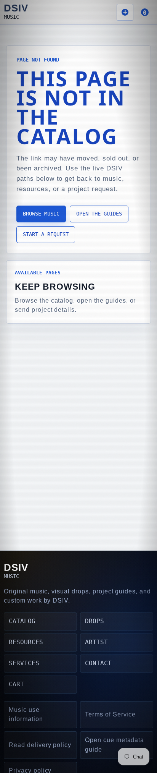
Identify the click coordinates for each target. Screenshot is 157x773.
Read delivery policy (40, 745)
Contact (98, 663)
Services (24, 663)
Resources (26, 642)
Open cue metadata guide (114, 745)
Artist (96, 642)
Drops (94, 621)
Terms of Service (110, 714)
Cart (16, 684)
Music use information (26, 715)
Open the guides (99, 214)
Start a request (46, 234)
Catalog (22, 621)
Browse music (41, 214)
